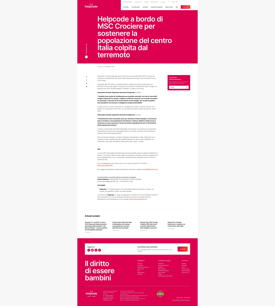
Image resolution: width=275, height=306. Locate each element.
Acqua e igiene (161, 272)
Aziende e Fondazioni (157, 7)
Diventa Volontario (127, 2)
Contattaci (140, 274)
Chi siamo (126, 7)
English (93, 296)
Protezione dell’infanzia (163, 265)
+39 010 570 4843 (109, 295)
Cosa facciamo (136, 7)
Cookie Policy (187, 297)
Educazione (160, 263)
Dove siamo (140, 265)
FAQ (177, 7)
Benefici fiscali (141, 272)
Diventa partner (185, 269)
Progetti (160, 274)
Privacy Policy (179, 297)
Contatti (146, 2)
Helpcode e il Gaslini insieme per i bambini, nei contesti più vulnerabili (176, 224)
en (176, 2)
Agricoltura (160, 267)
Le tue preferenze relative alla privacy (181, 300)
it (174, 2)
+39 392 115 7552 (109, 297)
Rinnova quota (154, 2)
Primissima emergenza (163, 270)
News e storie (169, 7)
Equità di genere (162, 269)
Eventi (183, 267)
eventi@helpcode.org (150, 169)
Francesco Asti (86, 49)
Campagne (184, 265)
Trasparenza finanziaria (143, 267)
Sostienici (145, 7)
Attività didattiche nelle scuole (165, 276)
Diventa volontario (186, 270)
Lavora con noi (138, 2)
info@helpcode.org (107, 299)
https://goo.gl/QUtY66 (105, 165)
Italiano (89, 296)
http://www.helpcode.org (138, 199)
